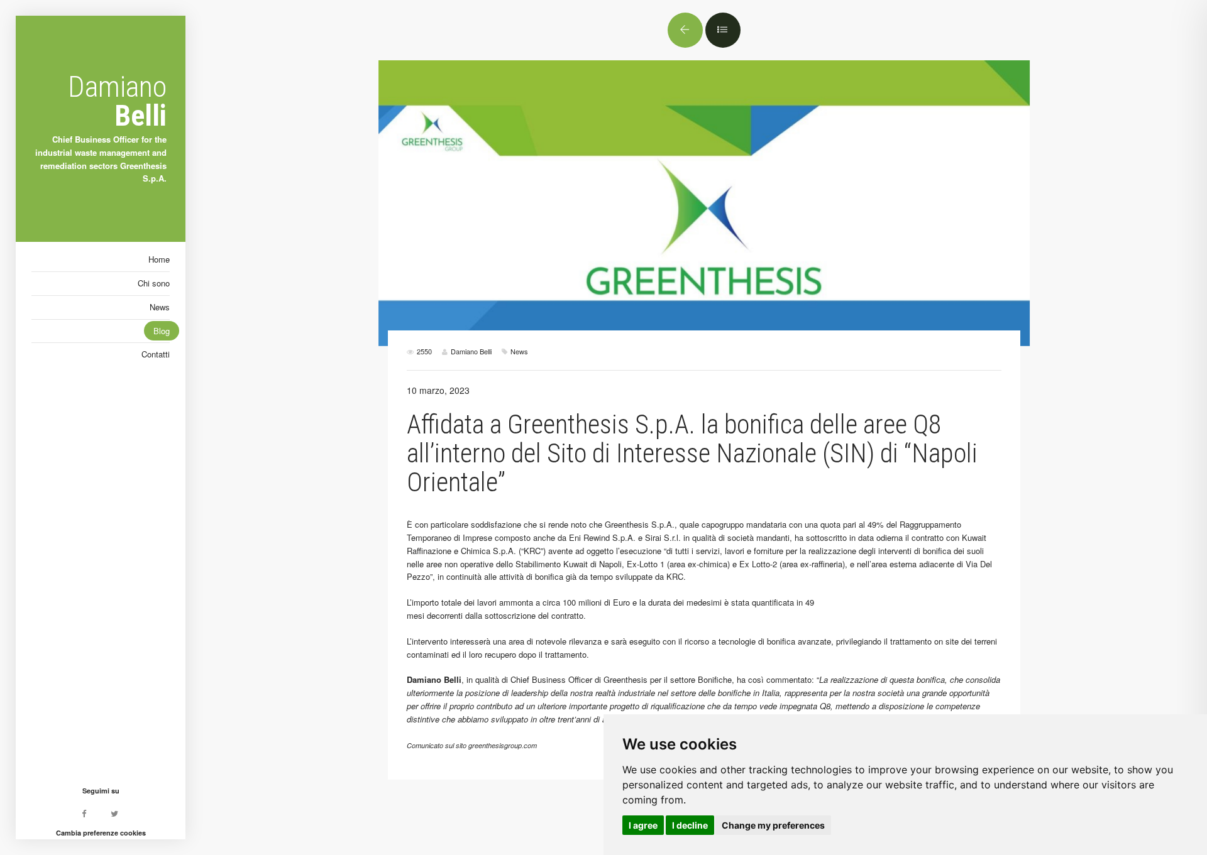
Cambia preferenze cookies (101, 832)
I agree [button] (643, 825)
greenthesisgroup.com (502, 745)
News (519, 351)
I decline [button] (690, 825)
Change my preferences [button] (773, 825)
